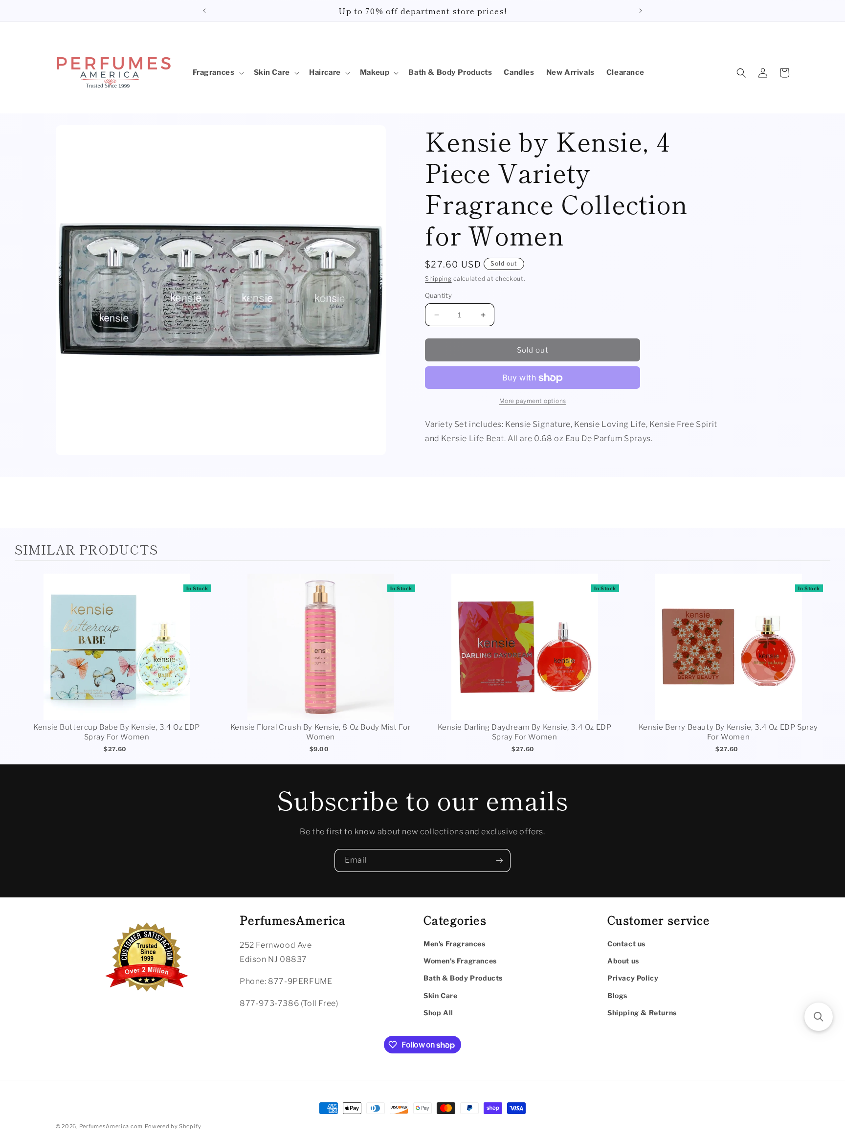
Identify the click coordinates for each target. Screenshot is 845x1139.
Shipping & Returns (642, 1012)
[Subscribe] (499, 860)
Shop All (438, 1012)
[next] (820, 665)
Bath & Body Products (463, 978)
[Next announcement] (640, 11)
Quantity (438, 295)
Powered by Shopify (173, 1126)
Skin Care (440, 995)
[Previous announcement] (204, 11)
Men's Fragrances (454, 943)
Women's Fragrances (460, 961)
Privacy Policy (632, 978)
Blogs (617, 995)
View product (116, 657)
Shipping (438, 278)
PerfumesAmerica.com (111, 1126)
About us (623, 961)
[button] (217, 73)
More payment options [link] (532, 401)
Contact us (626, 943)
